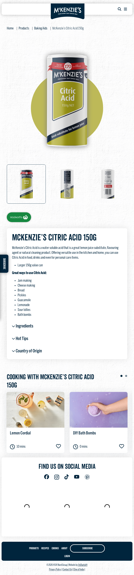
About (64, 548)
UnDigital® (82, 565)
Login (67, 556)
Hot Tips (22, 339)
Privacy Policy (55, 569)
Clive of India (78, 569)
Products (24, 28)
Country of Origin (29, 351)
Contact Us (67, 569)
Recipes (45, 548)
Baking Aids (40, 28)
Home (10, 28)
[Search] (119, 9)
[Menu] (125, 9)
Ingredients (24, 326)
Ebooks (55, 548)
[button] (121, 376)
